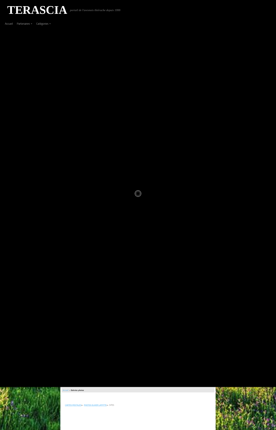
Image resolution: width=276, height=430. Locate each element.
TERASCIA (37, 10)
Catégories (42, 23)
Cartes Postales (73, 405)
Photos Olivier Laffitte (95, 405)
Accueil (9, 23)
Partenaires (23, 23)
